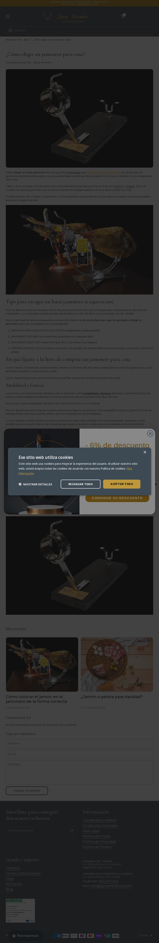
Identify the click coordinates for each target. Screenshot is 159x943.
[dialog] (79, 471)
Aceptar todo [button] (122, 484)
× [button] (144, 452)
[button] (35, 484)
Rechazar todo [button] (80, 484)
